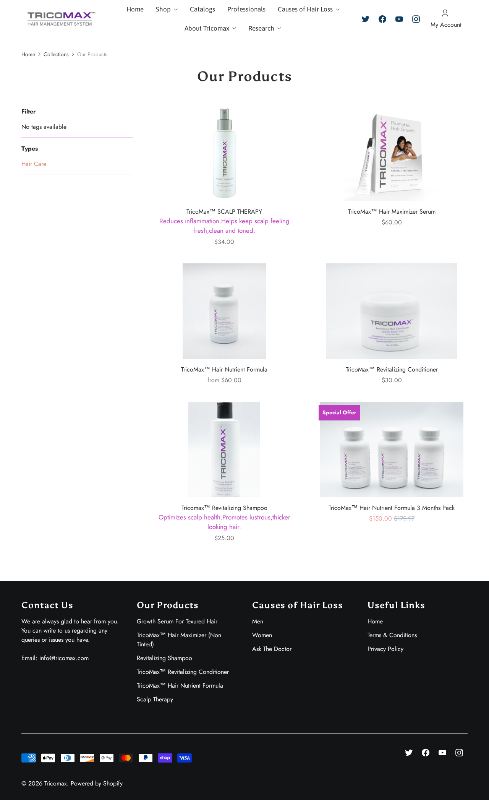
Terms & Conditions (392, 635)
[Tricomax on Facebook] (382, 19)
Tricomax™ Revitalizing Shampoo (224, 517)
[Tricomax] (59, 19)
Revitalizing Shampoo (164, 658)
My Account (446, 24)
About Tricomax (207, 28)
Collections (56, 54)
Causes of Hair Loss (305, 9)
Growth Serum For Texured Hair (177, 621)
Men (257, 621)
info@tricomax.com (64, 658)
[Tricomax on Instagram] (416, 19)
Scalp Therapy (155, 699)
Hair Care (33, 163)
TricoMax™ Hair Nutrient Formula (224, 369)
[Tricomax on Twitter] (365, 19)
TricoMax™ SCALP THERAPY (224, 221)
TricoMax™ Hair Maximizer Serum (392, 211)
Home (135, 9)
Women (262, 635)
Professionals (246, 9)
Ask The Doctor (271, 648)
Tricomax (55, 783)
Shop (163, 9)
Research (261, 28)
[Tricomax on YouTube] (399, 19)
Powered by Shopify (97, 783)
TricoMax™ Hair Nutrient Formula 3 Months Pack (392, 507)
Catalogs (202, 9)
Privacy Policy (385, 648)
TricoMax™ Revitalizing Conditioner (392, 369)
